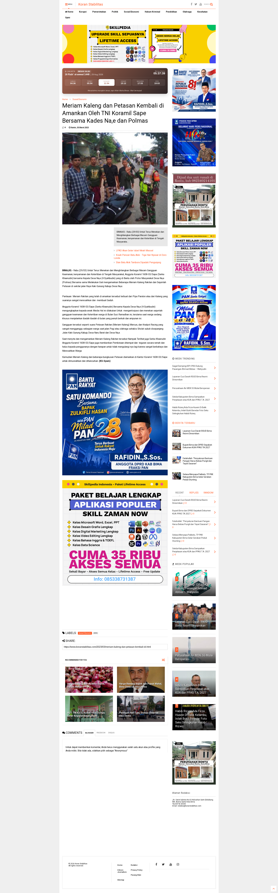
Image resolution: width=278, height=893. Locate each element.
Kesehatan (202, 12)
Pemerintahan (99, 12)
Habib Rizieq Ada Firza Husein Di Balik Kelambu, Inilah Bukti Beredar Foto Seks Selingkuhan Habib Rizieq (191, 718)
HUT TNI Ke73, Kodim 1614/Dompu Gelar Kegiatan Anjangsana (86, 714)
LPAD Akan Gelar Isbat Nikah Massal (134, 250)
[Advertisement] (84, 245)
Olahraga (187, 12)
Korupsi (83, 12)
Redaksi (134, 865)
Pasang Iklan (136, 875)
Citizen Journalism (122, 871)
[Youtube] (200, 4)
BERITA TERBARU (184, 423)
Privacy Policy (136, 870)
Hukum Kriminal (152, 12)
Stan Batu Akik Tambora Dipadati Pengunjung (138, 262)
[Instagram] (178, 864)
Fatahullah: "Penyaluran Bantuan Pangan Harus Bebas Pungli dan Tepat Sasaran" (198, 461)
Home (70, 12)
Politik (115, 12)
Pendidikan (171, 12)
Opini (67, 17)
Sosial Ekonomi (131, 12)
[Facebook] (191, 4)
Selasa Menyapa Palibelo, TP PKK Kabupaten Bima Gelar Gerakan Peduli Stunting (198, 477)
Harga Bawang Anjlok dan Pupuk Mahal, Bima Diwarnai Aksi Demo (140, 685)
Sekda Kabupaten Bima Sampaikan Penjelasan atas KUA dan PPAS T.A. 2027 (192, 688)
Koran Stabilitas (90, 4)
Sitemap (120, 880)
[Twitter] (195, 4)
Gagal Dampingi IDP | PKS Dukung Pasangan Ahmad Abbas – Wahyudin (191, 588)
